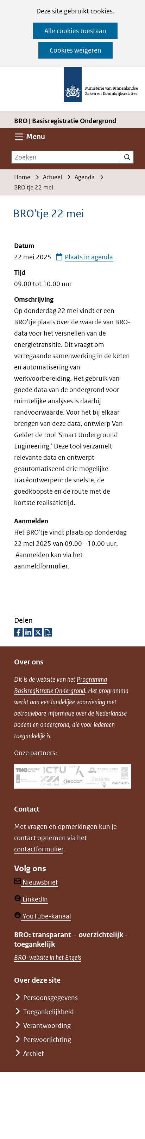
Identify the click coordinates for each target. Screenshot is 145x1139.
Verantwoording (47, 1026)
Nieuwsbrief (39, 882)
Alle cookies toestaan (75, 31)
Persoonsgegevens (50, 998)
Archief (33, 1053)
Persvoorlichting (47, 1040)
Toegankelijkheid (48, 1012)
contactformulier (38, 849)
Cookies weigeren (75, 50)
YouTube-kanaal (46, 916)
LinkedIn (34, 899)
